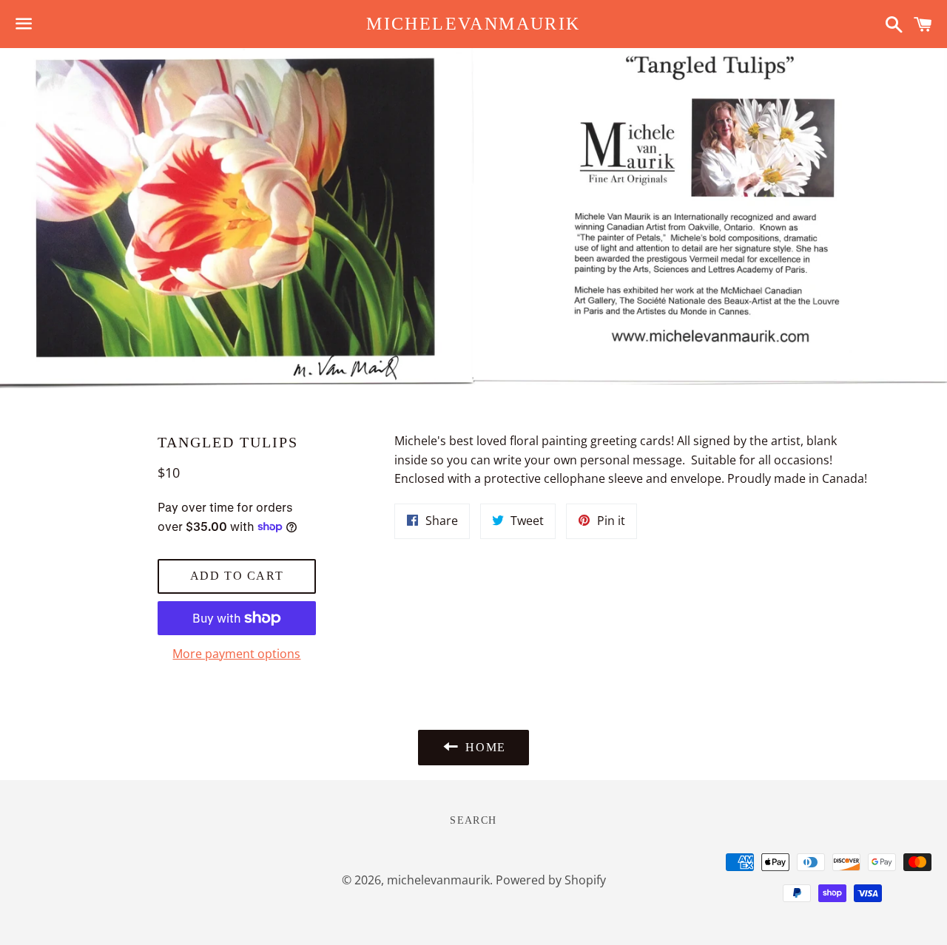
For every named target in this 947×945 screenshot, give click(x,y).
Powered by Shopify (551, 880)
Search (473, 820)
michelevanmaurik (473, 23)
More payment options (236, 654)
